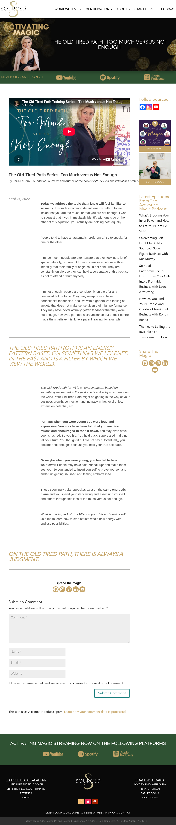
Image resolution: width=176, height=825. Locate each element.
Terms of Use (93, 812)
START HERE (144, 9)
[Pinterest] (69, 589)
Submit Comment (112, 693)
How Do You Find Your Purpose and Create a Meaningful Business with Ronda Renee (153, 309)
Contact (124, 812)
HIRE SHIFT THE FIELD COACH (26, 784)
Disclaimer (73, 812)
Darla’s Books (150, 793)
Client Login (54, 812)
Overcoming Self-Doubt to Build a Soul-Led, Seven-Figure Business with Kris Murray (153, 249)
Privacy (110, 812)
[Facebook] (56, 589)
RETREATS (26, 793)
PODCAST (168, 9)
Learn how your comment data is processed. (95, 711)
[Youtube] (156, 107)
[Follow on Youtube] (95, 801)
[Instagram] (62, 589)
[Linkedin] (76, 589)
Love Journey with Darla (150, 784)
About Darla (150, 797)
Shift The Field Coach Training (26, 789)
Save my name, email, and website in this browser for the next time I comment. (68, 683)
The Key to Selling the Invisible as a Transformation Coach (154, 332)
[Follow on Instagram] (88, 801)
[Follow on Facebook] (81, 801)
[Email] (82, 589)
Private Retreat (150, 789)
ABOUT (122, 9)
